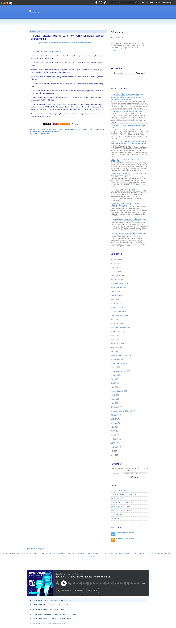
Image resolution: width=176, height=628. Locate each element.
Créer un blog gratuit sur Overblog (53, 554)
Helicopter (114, 407)
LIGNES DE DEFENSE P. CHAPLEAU (124, 495)
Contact (113, 51)
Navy (112, 319)
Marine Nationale (117, 315)
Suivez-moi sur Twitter (125, 533)
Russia (113, 335)
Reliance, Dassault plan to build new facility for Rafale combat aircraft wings (67, 37)
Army (112, 455)
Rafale (72, 129)
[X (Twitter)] (100, 2)
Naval (113, 383)
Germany (114, 423)
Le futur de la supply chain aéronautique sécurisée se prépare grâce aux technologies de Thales (128, 220)
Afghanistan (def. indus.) (119, 355)
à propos (94, 590)
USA (112, 299)
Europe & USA (116, 311)
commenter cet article (38, 133)
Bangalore (33, 131)
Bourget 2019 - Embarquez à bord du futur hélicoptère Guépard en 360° (125, 204)
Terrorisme (114, 347)
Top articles (72, 554)
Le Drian (114, 439)
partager (80, 590)
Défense (113, 259)
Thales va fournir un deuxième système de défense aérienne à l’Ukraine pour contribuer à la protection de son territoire (128, 143)
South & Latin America (118, 363)
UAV (112, 431)
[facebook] (96, 2)
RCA (112, 443)
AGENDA (114, 419)
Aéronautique (115, 359)
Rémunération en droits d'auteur (120, 554)
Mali (112, 379)
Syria (112, 403)
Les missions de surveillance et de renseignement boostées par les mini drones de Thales (128, 234)
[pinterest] (104, 2)
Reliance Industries (97, 129)
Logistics (114, 447)
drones (113, 399)
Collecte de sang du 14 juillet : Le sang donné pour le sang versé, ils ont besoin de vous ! (129, 174)
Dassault (85, 129)
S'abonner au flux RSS (125, 538)
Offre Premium (139, 554)
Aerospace (49, 131)
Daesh (113, 395)
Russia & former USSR (119, 327)
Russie (113, 339)
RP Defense (18, 554)
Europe (113, 271)
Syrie (112, 387)
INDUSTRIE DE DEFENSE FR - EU (123, 503)
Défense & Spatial (117, 391)
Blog (112, 37)
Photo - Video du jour (118, 371)
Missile (113, 367)
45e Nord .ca (115, 519)
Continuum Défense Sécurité (121, 411)
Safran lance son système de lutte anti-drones (127, 112)
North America (115, 279)
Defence (41, 131)
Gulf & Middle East (117, 287)
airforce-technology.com (52, 51)
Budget (113, 375)
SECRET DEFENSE (118, 515)
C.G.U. (104, 554)
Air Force (114, 303)
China (113, 435)
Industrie (114, 295)
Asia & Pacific (58, 129)
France (78, 129)
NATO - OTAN (115, 343)
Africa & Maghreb (117, 283)
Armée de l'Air (115, 331)
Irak (112, 451)
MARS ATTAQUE (116, 499)
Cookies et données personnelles (158, 554)
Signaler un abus (92, 554)
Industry (57, 131)
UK (112, 351)
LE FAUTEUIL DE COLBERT (121, 491)
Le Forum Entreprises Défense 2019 (123, 189)
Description (115, 43)
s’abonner (65, 590)
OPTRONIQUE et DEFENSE (120, 507)
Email (116, 474)
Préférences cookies (88, 556)
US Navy (114, 415)
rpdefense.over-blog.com (35, 549)
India (67, 129)
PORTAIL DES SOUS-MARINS (121, 511)
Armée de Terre (116, 307)
